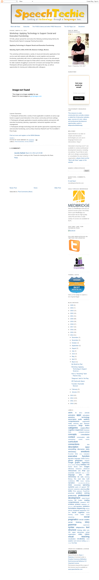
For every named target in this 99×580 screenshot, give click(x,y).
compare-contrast (84, 432)
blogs (81, 425)
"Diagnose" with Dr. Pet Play (80, 378)
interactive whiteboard (82, 468)
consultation (85, 434)
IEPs (81, 466)
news (70, 485)
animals (87, 412)
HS (88, 464)
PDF (88, 487)
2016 (72, 329)
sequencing (81, 508)
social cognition (78, 512)
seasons (84, 504)
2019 (72, 321)
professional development (24, 141)
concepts (72, 434)
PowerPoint (86, 491)
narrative (71, 483)
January (74, 392)
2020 (72, 318)
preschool (71, 493)
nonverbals (77, 485)
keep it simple (85, 472)
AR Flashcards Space (78, 381)
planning (83, 489)
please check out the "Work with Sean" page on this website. (78, 160)
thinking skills (81, 530)
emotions (85, 451)
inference (71, 468)
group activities (71, 464)
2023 (72, 310)
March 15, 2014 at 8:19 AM (34, 153)
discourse (80, 449)
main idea (81, 479)
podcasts (79, 491)
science (77, 504)
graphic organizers (82, 462)
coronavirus (71, 439)
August (74, 348)
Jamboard (78, 473)
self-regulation (77, 506)
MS (77, 481)
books (87, 425)
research (83, 502)
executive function (78, 456)
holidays (84, 464)
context (71, 437)
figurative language (74, 458)
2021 (72, 316)
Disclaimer (81, 26)
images (86, 467)
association (72, 419)
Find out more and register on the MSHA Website (25, 135)
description (73, 447)
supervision (86, 525)
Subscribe (26, 26)
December (75, 337)
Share (12, 138)
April (73, 359)
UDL (69, 532)
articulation (86, 415)
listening (87, 477)
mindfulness (71, 481)
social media (79, 514)
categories (73, 428)
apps (79, 415)
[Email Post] (36, 139)
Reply (16, 157)
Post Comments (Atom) (25, 191)
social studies (84, 520)
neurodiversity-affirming (83, 483)
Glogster (87, 460)
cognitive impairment (75, 430)
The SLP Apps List (69, 26)
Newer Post (13, 188)
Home (35, 188)
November (75, 340)
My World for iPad (76, 364)
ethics (80, 454)
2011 (72, 401)
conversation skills (83, 437)
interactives (72, 471)
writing (84, 541)
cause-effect (84, 428)
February (75, 389)
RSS (88, 502)
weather (70, 541)
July (73, 351)
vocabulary (81, 539)
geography (79, 460)
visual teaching (78, 536)
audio (80, 419)
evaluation (86, 454)
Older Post (57, 188)
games (70, 460)
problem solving (82, 493)
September (75, 345)
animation (71, 415)
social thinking (75, 522)
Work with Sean (15, 26)
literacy (70, 479)
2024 (72, 308)
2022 (72, 313)
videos (87, 534)
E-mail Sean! (72, 181)
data (88, 444)
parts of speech (80, 487)
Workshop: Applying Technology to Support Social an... (79, 369)
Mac (75, 479)
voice (87, 539)
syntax (71, 527)
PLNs (74, 491)
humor (70, 466)
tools (88, 530)
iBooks (76, 466)
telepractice (80, 527)
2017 (72, 327)
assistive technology (78, 417)
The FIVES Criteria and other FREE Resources (46, 26)
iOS (79, 470)
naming (87, 481)
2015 (72, 332)
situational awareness (79, 510)
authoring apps (78, 423)
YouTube (74, 543)
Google (70, 462)
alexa (80, 412)
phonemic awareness (74, 489)
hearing (78, 464)
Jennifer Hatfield (19, 153)
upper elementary (78, 532)
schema (71, 504)
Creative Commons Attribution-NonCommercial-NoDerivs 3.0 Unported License (77, 561)
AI (75, 412)
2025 (72, 305)
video (80, 534)
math (87, 479)
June (73, 353)
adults (70, 413)
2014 (72, 335)
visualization (72, 539)
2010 (72, 403)
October (74, 343)
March (74, 362)
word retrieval (77, 541)
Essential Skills (73, 454)
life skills (80, 477)
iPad (83, 471)
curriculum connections (73, 442)
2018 (72, 324)
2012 (72, 398)
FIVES (83, 458)
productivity (72, 495)
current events (84, 439)
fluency (87, 458)
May (73, 356)
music (82, 481)
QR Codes (78, 500)
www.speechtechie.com (75, 569)
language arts (75, 475)
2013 (72, 395)
